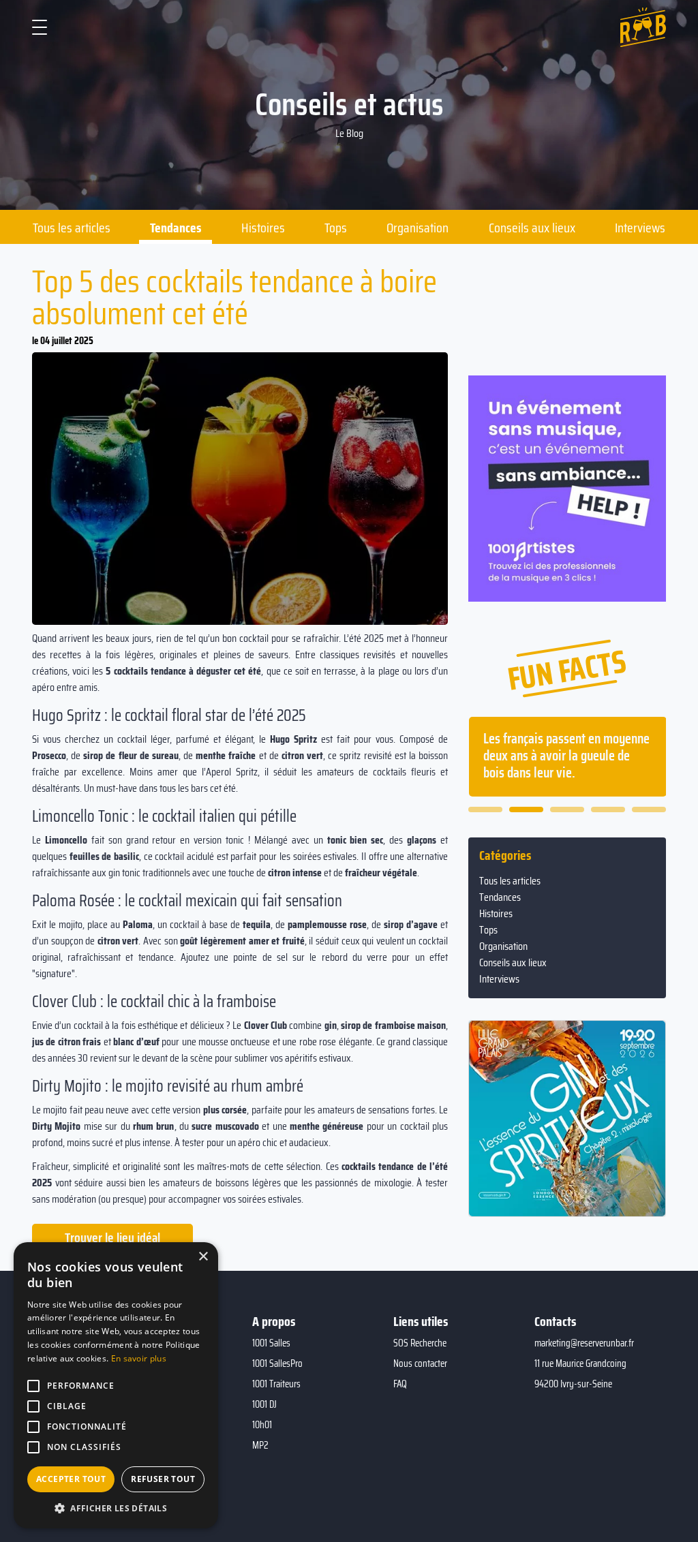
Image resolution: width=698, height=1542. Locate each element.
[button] (485, 809)
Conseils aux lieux (532, 227)
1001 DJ (264, 1404)
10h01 (262, 1425)
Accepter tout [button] (71, 1479)
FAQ (400, 1384)
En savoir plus (138, 1358)
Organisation (417, 227)
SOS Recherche (419, 1343)
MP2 (260, 1445)
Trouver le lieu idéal (112, 1237)
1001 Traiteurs (276, 1384)
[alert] (116, 1385)
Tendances (175, 227)
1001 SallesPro (277, 1363)
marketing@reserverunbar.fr (584, 1343)
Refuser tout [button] (163, 1479)
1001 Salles (271, 1343)
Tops (335, 227)
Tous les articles (71, 227)
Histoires (263, 227)
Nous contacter (420, 1363)
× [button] (203, 1257)
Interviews (640, 227)
